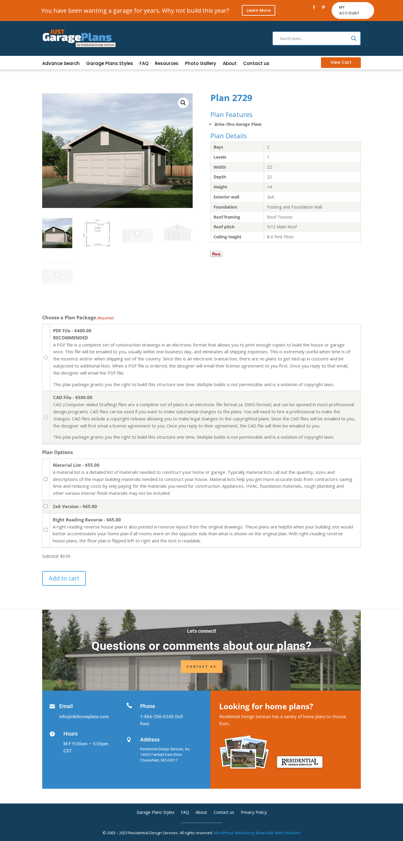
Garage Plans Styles (109, 63)
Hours (70, 734)
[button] (183, 102)
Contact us (256, 63)
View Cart (340, 62)
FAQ (144, 63)
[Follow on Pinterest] (323, 7)
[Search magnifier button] (354, 38)
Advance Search (61, 63)
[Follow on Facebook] (313, 7)
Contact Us (202, 666)
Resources (166, 63)
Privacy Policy (254, 812)
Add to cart (64, 578)
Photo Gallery (200, 63)
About (230, 63)
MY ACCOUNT (349, 10)
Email (66, 706)
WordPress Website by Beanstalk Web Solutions (257, 832)
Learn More (259, 10)
